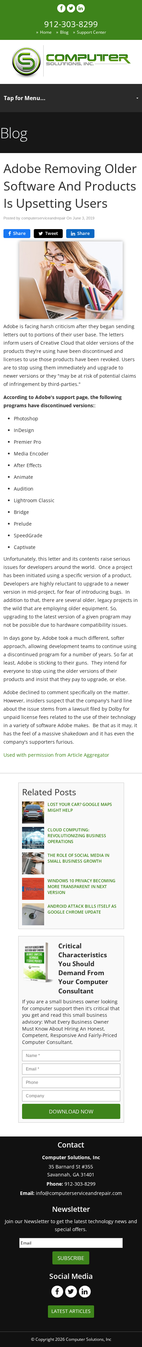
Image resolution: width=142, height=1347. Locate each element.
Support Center (91, 32)
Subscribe (71, 1257)
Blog (64, 32)
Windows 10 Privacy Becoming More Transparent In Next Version (81, 886)
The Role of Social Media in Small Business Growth (78, 858)
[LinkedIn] (80, 8)
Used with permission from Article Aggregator (56, 755)
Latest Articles (71, 1311)
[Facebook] (61, 8)
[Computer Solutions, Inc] (71, 76)
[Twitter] (71, 8)
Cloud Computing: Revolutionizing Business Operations (77, 835)
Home (46, 32)
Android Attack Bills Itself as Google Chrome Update (82, 909)
